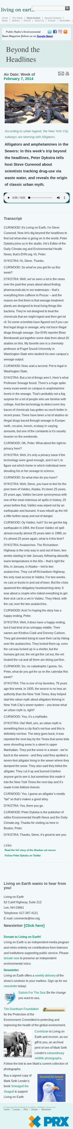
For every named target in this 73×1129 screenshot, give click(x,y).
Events (27, 20)
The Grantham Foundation (21, 1009)
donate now (11, 958)
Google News (44, 36)
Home (5, 18)
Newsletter (64, 20)
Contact (16, 1109)
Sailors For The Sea (31, 992)
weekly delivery (45, 975)
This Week (17, 18)
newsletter (10, 986)
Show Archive (33, 18)
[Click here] (34, 926)
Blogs (5, 20)
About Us (39, 20)
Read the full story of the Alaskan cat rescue (30, 850)
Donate (51, 20)
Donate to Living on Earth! (22, 936)
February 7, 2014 (18, 79)
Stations (16, 20)
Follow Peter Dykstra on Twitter (23, 855)
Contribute (41, 1031)
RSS (26, 1109)
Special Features (53, 18)
